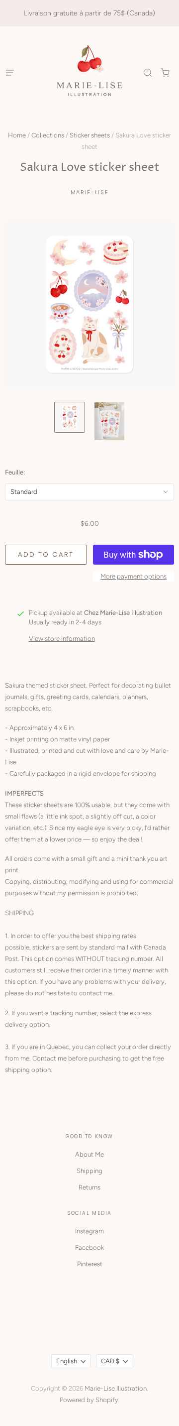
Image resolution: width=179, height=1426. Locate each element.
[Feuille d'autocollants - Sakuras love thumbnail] (70, 417)
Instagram (89, 1231)
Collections (47, 135)
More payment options (133, 576)
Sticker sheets (90, 135)
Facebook (89, 1247)
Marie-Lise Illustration (116, 1388)
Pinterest (89, 1264)
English (66, 1361)
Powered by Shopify (89, 1400)
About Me (89, 1154)
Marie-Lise (90, 192)
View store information (62, 638)
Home (17, 135)
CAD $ (110, 1361)
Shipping (89, 1171)
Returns (89, 1187)
